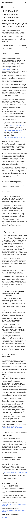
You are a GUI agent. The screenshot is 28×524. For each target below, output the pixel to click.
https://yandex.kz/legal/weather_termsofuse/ (15, 137)
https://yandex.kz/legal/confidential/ (13, 130)
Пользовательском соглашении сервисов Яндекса (14, 68)
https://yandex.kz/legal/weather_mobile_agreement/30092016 (14, 505)
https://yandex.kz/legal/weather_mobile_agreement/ (14, 473)
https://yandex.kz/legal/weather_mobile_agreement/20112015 (14, 516)
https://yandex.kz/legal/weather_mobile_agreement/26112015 (14, 510)
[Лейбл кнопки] (25, 2)
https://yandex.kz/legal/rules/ (17, 125)
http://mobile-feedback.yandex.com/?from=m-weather (12, 426)
